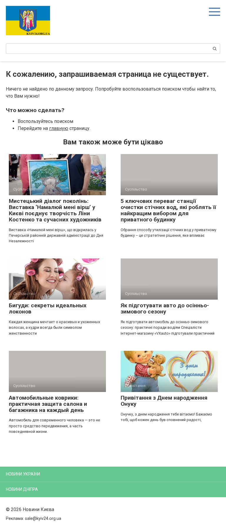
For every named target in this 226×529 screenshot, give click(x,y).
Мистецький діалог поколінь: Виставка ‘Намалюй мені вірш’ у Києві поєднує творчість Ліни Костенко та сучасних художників (55, 210)
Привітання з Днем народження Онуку (164, 400)
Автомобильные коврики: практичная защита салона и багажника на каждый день (48, 403)
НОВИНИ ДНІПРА (22, 489)
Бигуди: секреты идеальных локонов (48, 308)
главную (58, 128)
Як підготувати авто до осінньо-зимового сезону (165, 308)
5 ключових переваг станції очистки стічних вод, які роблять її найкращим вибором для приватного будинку (168, 210)
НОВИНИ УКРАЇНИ (23, 474)
